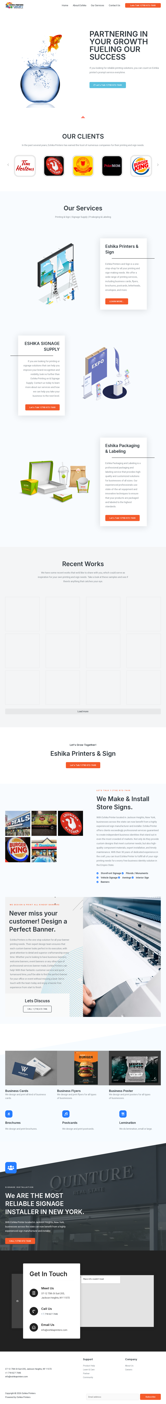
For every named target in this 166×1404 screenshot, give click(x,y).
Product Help (89, 1365)
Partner (86, 1373)
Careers (128, 1369)
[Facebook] (17, 1301)
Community (88, 1377)
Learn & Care (89, 1369)
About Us (129, 1365)
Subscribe (150, 1397)
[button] (107, 85)
